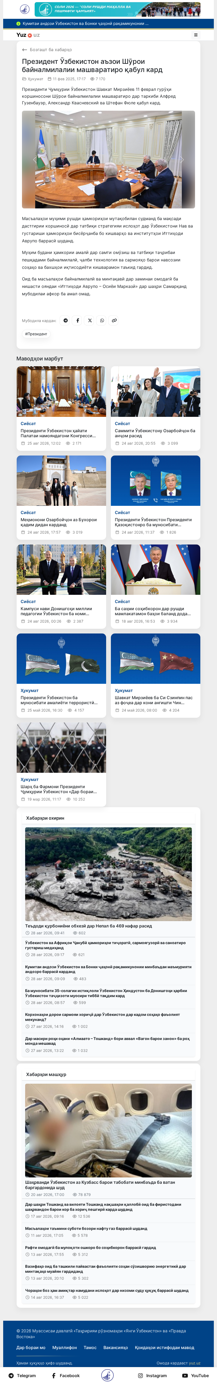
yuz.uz (195, 1363)
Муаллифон (64, 1347)
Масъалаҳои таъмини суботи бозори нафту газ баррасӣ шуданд (86, 1228)
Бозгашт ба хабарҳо (51, 49)
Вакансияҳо (115, 1347)
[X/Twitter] (89, 320)
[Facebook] (77, 320)
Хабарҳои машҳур (46, 1074)
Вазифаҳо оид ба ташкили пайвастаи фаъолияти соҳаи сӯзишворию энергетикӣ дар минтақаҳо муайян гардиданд (105, 1269)
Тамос (90, 1347)
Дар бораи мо (31, 1347)
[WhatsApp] (101, 320)
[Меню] (196, 35)
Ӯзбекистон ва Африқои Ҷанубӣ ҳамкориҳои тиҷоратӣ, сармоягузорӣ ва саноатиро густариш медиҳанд (105, 945)
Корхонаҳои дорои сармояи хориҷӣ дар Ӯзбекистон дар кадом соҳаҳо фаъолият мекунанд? (102, 1017)
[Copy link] (113, 320)
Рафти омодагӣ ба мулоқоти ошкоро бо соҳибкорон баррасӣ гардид (90, 1247)
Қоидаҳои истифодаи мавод (164, 1347)
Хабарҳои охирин (45, 818)
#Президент (36, 334)
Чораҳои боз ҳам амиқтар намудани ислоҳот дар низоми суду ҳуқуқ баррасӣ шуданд (107, 1290)
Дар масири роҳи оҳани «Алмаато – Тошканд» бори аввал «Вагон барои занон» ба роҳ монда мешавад (107, 1041)
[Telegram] (65, 320)
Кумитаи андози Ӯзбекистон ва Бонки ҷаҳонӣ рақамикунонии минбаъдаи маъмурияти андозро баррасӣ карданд (108, 969)
